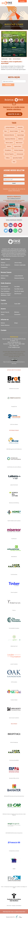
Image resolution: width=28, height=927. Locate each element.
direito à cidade (14, 131)
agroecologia (20, 135)
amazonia (20, 127)
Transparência (4, 267)
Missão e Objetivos (5, 265)
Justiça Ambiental (10, 127)
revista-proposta (9, 154)
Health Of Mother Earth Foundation (14, 520)
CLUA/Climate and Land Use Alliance (14, 467)
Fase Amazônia (4, 286)
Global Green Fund (14, 646)
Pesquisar (8, 84)
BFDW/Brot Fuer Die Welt (14, 388)
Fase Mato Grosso (18, 289)
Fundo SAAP (17, 303)
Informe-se (5, 319)
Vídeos (2, 314)
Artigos (16, 323)
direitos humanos (18, 150)
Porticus (14, 610)
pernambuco (8, 150)
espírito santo (17, 146)
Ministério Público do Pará (14, 778)
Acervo (3, 309)
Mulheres (3, 278)
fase (5, 131)
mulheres (20, 139)
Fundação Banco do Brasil (14, 850)
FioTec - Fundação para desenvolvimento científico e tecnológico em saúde (14, 887)
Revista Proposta (5, 312)
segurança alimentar (10, 139)
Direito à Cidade (4, 275)
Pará (14, 161)
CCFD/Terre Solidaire (14, 424)
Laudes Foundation (14, 664)
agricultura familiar (17, 158)
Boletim (9, 146)
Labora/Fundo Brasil (14, 484)
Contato (3, 330)
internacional (20, 154)
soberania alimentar (9, 135)
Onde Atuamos (6, 283)
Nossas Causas (6, 272)
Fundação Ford (14, 406)
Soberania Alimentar (19, 278)
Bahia (22, 131)
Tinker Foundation (14, 592)
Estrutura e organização (19, 265)
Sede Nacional (17, 293)
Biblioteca (16, 312)
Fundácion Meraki (14, 699)
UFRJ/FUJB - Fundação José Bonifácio (14, 905)
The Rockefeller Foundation (14, 628)
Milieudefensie (14, 556)
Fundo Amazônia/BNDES (14, 760)
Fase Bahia (17, 286)
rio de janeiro (9, 142)
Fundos (3, 300)
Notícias (3, 323)
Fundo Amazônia (14, 574)
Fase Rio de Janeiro (19, 291)
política (8, 158)
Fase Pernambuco (5, 291)
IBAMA (14, 868)
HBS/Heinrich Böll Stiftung (14, 502)
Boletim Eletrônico (5, 325)
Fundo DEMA (4, 303)
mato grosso (19, 142)
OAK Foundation (14, 682)
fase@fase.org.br (16, 347)
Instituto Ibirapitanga (14, 742)
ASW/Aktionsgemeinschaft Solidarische (14, 449)
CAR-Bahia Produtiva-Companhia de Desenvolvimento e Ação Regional (14, 815)
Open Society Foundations (14, 717)
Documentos (17, 314)
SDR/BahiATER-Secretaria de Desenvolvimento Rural (14, 796)
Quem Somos (5, 259)
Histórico (3, 262)
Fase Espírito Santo (5, 289)
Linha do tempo (18, 262)
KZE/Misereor (14, 538)
